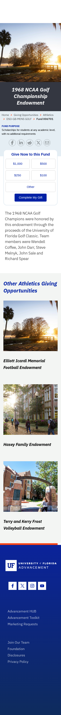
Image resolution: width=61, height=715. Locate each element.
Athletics (48, 115)
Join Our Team (18, 642)
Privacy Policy (18, 661)
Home (5, 115)
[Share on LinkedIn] (21, 143)
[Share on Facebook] (13, 143)
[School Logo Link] (28, 566)
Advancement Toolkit (23, 617)
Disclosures (16, 655)
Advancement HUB (22, 611)
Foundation (16, 648)
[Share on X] (39, 143)
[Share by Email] (48, 143)
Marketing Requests (23, 624)
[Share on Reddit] (30, 143)
